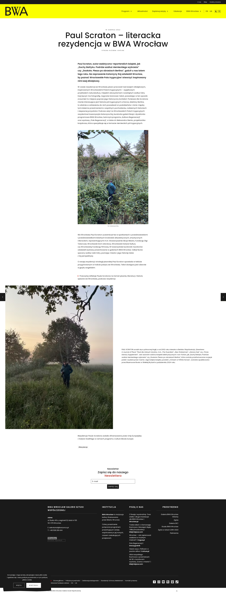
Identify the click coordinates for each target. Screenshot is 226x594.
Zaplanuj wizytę (159, 11)
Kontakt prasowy (131, 581)
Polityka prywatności (73, 581)
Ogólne (120, 50)
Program (125, 11)
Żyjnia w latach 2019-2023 (168, 530)
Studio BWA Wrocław (170, 526)
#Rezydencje (83, 447)
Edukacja (178, 11)
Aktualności (142, 11)
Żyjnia (176, 520)
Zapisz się (113, 486)
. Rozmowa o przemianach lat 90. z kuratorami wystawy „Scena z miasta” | (140, 559)
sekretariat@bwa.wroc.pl (59, 527)
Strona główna (109, 50)
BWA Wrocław (192, 11)
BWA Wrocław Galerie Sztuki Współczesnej (67, 591)
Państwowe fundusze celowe (59, 583)
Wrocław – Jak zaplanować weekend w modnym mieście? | (140, 537)
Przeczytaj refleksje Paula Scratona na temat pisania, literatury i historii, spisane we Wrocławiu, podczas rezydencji (110, 277)
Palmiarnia (174, 533)
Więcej (19, 585)
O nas (199, 2)
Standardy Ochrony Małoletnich (112, 581)
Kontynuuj (33, 585)
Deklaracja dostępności (90, 581)
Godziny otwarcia (215, 2)
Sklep (205, 1)
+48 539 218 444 (56, 530)
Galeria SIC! (173, 523)
